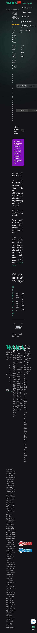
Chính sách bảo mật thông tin (25, 454)
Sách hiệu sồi (27, 12)
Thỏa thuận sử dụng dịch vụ (20, 357)
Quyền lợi (19, 364)
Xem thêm (26, 30)
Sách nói (25, 17)
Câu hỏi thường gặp (19, 374)
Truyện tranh (27, 21)
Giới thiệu (14, 358)
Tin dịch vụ (29, 354)
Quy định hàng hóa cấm (25, 404)
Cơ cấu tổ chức (14, 366)
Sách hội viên (27, 8)
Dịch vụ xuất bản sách (15, 411)
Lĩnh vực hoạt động (15, 377)
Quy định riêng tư (20, 368)
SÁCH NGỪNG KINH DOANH (16, 130)
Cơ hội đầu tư (14, 387)
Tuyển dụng (14, 396)
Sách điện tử (27, 3)
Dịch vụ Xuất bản (28, 26)
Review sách (29, 362)
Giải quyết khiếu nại (25, 392)
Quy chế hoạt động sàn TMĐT (25, 438)
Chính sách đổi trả (25, 364)
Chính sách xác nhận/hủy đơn (25, 420)
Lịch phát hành (29, 370)
